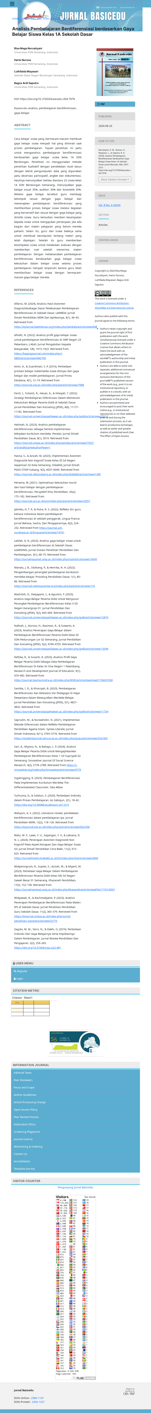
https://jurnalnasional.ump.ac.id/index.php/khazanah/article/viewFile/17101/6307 (64, 889)
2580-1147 (37, 1398)
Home (16, 18)
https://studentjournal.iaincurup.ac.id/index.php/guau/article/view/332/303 (61, 738)
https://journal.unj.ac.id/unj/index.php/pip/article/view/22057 (52, 501)
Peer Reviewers (23, 1080)
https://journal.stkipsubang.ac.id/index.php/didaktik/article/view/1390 (57, 474)
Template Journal (24, 1168)
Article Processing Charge (30, 1102)
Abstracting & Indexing (28, 1146)
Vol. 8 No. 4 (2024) (48, 18)
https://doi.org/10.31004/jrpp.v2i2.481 (37, 947)
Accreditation (22, 1161)
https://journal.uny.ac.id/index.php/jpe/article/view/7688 (49, 385)
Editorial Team (22, 1072)
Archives (28, 18)
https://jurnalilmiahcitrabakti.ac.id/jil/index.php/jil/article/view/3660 (56, 858)
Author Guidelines (25, 1095)
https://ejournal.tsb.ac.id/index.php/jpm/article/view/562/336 (52, 827)
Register (21, 971)
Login (19, 978)
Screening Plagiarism (27, 1131)
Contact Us (20, 1154)
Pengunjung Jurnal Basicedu (75, 1187)
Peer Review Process (26, 1117)
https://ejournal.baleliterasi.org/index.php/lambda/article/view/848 (55, 326)
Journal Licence (23, 1139)
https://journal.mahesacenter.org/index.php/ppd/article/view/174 (54, 586)
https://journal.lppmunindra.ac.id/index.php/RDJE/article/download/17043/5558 (63, 680)
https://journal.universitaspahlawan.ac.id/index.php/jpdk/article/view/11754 (61, 711)
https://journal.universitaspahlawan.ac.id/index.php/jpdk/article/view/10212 (61, 416)
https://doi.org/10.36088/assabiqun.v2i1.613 (41, 804)
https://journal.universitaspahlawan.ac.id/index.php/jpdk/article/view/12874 (61, 617)
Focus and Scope (24, 1087)
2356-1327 (38, 1402)
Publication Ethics (25, 1124)
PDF (102, 104)
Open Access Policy (25, 1109)
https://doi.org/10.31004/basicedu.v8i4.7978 (47, 98)
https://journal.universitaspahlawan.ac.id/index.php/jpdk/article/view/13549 (61, 648)
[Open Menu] (12, 3)
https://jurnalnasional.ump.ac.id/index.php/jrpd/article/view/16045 (55, 559)
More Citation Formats (114, 179)
